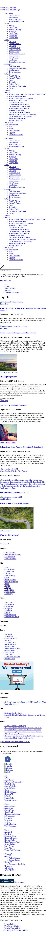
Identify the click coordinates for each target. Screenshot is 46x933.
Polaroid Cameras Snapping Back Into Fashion (18, 333)
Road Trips (13, 60)
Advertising (8, 868)
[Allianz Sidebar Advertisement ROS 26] (15, 742)
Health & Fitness (15, 78)
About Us (7, 856)
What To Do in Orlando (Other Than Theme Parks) (27, 94)
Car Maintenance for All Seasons (20, 116)
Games (11, 88)
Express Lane (9, 572)
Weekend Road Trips (16, 110)
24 (15, 469)
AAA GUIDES (10, 870)
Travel (6, 40)
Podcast (7, 90)
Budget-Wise (13, 38)
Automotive (8, 13)
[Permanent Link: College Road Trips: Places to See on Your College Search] (8, 441)
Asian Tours (8, 636)
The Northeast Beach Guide (19, 108)
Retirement (13, 36)
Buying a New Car (15, 120)
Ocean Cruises (14, 56)
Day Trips (12, 46)
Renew (11, 129)
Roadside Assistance (16, 135)
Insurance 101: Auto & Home (19, 112)
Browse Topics (14, 860)
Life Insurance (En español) (18, 104)
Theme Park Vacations (17, 62)
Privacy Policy (9, 924)
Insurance (7, 64)
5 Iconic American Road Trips (15, 726)
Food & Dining (14, 76)
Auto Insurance (14, 66)
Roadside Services (10, 800)
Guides (6, 92)
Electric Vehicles (15, 19)
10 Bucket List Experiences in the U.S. (14, 492)
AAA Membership (11, 124)
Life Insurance (14, 70)
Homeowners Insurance (17, 68)
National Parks (14, 52)
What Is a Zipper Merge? (9, 535)
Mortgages (12, 32)
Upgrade (12, 133)
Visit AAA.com (5, 280)
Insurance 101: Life (16, 102)
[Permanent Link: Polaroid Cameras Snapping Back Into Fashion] (13, 326)
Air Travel (12, 42)
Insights (7, 586)
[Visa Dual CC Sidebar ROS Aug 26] (13, 471)
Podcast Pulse (14, 84)
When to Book (9, 659)
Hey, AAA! (8, 122)
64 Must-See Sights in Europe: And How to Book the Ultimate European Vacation (23, 733)
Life (5, 776)
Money (6, 23)
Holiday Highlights (11, 582)
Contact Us (8, 862)
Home (11, 80)
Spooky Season (9, 592)
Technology (13, 82)
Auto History (13, 17)
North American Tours (17, 54)
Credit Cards (13, 34)
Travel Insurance (15, 72)
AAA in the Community (17, 86)
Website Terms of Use (12, 928)
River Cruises (14, 58)
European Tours (14, 48)
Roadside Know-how (16, 21)
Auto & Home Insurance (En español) (22, 114)
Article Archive (14, 858)
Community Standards (17, 864)
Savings (12, 25)
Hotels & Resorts (15, 50)
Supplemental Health (11, 617)
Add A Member (14, 131)
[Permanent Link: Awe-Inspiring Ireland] (8, 370)
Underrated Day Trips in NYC (19, 106)
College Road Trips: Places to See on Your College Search (21, 447)
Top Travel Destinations (17, 96)
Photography (9, 590)
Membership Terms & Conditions (16, 930)
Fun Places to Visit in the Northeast (13, 405)
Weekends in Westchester (18, 100)
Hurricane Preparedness (17, 118)
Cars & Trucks (14, 15)
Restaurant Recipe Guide (13, 713)
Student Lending (15, 30)
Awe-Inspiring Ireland (8, 377)
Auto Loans (13, 28)
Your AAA (8, 854)
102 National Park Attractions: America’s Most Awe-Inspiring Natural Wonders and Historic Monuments (23, 729)
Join (10, 126)
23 (12, 469)
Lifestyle (7, 74)
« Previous (3, 469)
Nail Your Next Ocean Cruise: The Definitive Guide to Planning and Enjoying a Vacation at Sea (23, 737)
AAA (6, 567)
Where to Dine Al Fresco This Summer (14, 503)
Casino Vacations (15, 44)
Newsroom (8, 866)
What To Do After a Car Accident (21, 98)
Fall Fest (7, 574)
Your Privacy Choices (12, 926)
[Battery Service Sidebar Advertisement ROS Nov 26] (16, 689)
